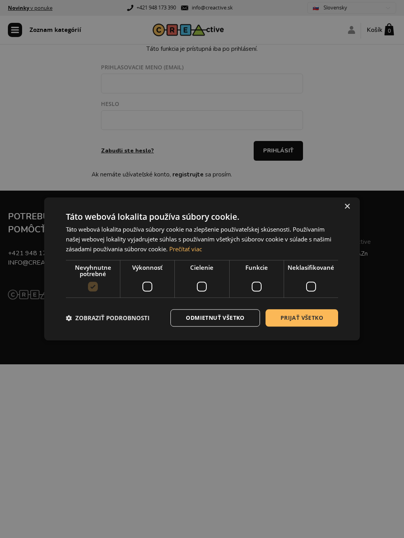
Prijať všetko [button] (302, 317)
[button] (108, 318)
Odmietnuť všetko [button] (215, 317)
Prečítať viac (185, 249)
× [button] (347, 207)
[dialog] (202, 268)
